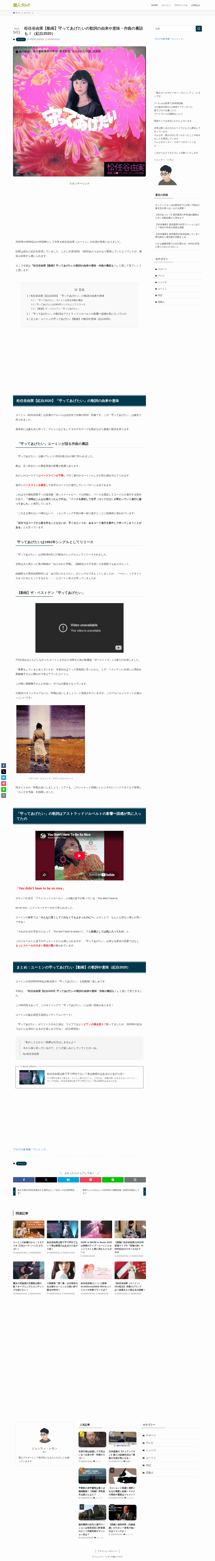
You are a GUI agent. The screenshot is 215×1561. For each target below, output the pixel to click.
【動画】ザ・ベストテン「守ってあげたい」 (58, 308)
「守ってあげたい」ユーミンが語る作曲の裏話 (59, 300)
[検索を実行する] (199, 29)
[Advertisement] (79, 207)
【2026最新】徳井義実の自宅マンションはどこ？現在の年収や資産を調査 (177, 226)
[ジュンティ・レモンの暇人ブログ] (22, 5)
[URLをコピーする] (135, 1179)
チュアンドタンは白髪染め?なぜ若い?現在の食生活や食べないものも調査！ (177, 206)
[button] (24, 1179)
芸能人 (161, 302)
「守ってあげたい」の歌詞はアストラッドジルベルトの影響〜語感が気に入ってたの (78, 313)
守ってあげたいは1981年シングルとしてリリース (60, 304)
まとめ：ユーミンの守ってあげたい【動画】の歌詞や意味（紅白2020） (71, 319)
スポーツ (162, 269)
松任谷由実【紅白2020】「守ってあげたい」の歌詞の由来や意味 (67, 295)
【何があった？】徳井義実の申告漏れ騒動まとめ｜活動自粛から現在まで (177, 216)
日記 (160, 295)
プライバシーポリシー (107, 1551)
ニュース (162, 282)
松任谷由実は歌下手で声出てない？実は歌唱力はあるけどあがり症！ (86, 1074)
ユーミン (20, 39)
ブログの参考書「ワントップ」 (30, 1149)
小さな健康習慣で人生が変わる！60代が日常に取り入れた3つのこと (177, 245)
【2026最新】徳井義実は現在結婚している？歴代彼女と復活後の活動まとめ (177, 235)
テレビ (161, 275)
